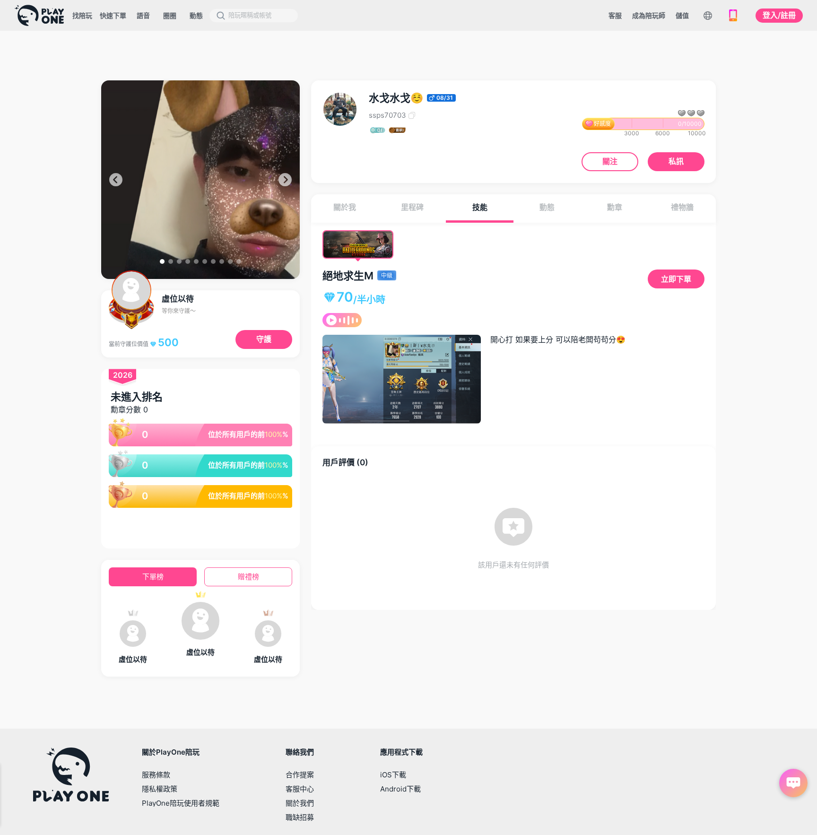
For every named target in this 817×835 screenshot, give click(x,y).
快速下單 (113, 15)
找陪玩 (82, 15)
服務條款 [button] (156, 774)
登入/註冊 (779, 15)
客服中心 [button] (300, 788)
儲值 (682, 15)
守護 (263, 339)
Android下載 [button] (400, 788)
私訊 (676, 161)
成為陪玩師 (648, 15)
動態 (196, 15)
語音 (143, 15)
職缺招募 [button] (300, 817)
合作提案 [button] (300, 774)
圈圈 (169, 15)
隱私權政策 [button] (159, 788)
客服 (615, 15)
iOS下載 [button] (393, 774)
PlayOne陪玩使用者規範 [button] (180, 803)
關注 (609, 161)
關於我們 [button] (300, 803)
